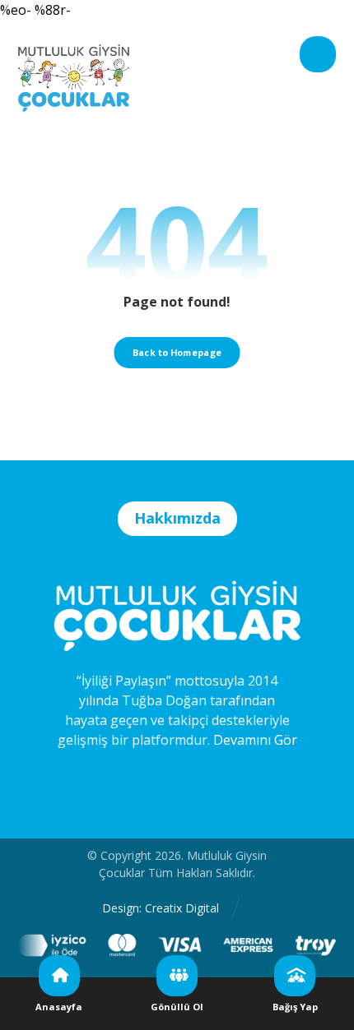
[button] (318, 54)
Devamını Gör (255, 740)
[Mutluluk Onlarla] (73, 68)
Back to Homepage (177, 352)
